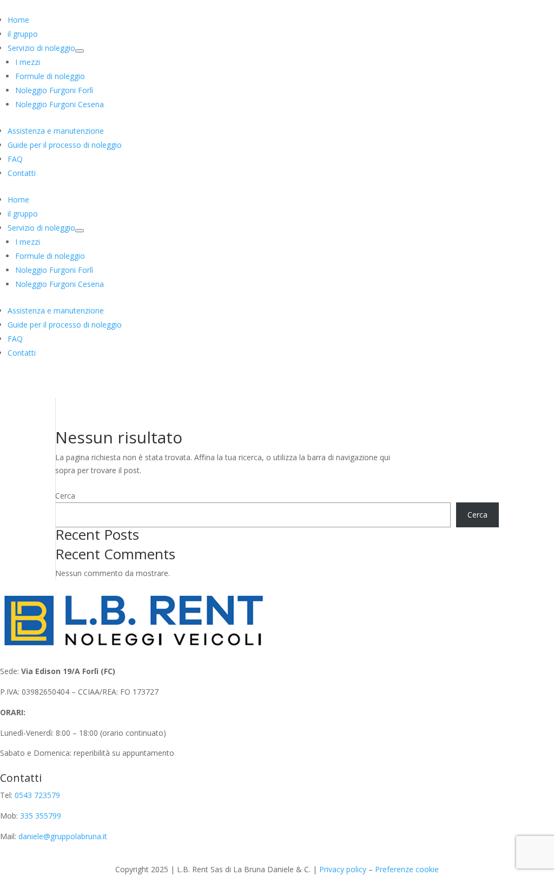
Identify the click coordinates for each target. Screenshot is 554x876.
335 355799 (40, 815)
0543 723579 (37, 795)
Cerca (65, 496)
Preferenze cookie (407, 869)
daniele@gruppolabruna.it (62, 836)
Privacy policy (342, 869)
